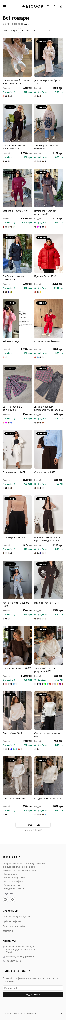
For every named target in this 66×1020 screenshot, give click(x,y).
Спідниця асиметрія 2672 (17, 537)
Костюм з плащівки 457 (47, 341)
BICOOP (35, 6)
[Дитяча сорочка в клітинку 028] (17, 384)
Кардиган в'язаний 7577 (47, 798)
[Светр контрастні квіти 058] (48, 710)
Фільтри (12, 30)
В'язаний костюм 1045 (46, 602)
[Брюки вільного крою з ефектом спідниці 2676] (48, 514)
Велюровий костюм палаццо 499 (45, 212)
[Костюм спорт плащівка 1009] (17, 580)
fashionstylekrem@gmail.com (20, 956)
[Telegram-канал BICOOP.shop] (12, 899)
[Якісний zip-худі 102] (17, 318)
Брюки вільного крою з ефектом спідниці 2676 (47, 539)
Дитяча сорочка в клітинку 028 (12, 408)
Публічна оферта (12, 921)
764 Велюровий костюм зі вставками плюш (17, 82)
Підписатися (33, 994)
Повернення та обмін (14, 926)
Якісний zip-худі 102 (14, 341)
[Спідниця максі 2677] (17, 449)
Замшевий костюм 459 (15, 210)
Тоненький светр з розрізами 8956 (44, 669)
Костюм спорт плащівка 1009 (16, 604)
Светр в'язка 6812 (12, 733)
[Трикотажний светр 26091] (17, 645)
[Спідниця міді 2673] (48, 449)
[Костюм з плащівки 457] (48, 318)
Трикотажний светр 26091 (17, 668)
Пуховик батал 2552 (45, 276)
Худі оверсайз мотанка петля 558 (46, 147)
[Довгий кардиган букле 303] (48, 57)
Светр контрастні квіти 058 (47, 735)
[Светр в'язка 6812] (17, 710)
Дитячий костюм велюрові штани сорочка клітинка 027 (48, 408)
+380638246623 (13, 961)
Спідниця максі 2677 (14, 472)
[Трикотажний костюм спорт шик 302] (17, 123)
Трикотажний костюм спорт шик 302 (14, 147)
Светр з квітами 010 (14, 798)
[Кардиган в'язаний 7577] (48, 775)
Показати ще (33, 824)
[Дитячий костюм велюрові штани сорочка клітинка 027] (48, 384)
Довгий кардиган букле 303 (47, 82)
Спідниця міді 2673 (44, 472)
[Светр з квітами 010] (17, 775)
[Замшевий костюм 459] (17, 188)
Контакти (8, 930)
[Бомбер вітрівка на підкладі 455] (17, 253)
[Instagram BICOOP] (5, 899)
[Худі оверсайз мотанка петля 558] (48, 123)
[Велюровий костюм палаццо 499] (48, 188)
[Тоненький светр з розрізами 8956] (48, 645)
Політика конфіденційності (17, 916)
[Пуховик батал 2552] (48, 253)
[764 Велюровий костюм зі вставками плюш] (17, 57)
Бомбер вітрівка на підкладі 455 (13, 278)
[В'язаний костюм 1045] (48, 580)
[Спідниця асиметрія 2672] (17, 514)
